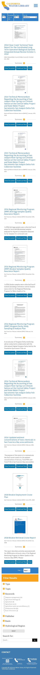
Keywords (10, 594)
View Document (10, 68)
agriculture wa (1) (10, 604)
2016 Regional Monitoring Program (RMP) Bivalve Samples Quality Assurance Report (19, 269)
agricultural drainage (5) (12, 599)
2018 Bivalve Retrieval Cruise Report (20, 538)
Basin (7, 621)
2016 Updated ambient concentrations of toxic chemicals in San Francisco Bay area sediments (19, 439)
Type (7, 584)
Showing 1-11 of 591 (10, 17)
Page (3, 15)
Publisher (9, 616)
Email (30, 68)
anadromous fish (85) (11, 608)
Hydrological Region (15, 626)
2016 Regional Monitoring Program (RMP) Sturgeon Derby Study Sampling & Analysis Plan (19, 326)
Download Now (22, 68)
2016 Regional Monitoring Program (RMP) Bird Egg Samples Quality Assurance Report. (19, 211)
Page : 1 (20, 570)
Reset (14, 631)
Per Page (16, 15)
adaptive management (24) (13, 597)
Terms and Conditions (8, 669)
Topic (8, 589)
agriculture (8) (9, 602)
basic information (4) (11, 610)
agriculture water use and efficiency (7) (17, 606)
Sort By (25, 15)
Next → (27, 570)
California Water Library (15, 5)
